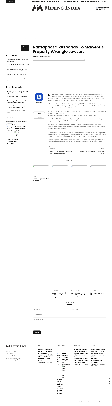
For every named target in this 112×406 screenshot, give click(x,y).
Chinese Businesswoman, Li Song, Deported (97, 360)
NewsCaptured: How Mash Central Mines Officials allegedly (98, 351)
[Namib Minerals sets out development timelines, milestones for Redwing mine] (58, 359)
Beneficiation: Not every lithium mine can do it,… (46, 2)
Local (41, 56)
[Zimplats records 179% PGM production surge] (17, 135)
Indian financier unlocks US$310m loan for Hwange (59, 295)
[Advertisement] (56, 23)
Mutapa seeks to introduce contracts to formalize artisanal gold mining (18, 65)
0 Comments (39, 117)
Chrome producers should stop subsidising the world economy (17, 101)
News (12, 39)
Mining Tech (89, 39)
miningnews (36, 56)
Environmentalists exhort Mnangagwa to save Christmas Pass (81, 351)
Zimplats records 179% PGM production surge (13, 141)
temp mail (9, 106)
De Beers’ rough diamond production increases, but (45, 351)
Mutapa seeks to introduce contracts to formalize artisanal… (82, 2)
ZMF (40, 39)
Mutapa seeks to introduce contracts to (20, 128)
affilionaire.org (10, 101)
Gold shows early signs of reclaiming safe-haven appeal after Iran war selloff (17, 70)
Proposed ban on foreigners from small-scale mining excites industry (17, 106)
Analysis (19, 39)
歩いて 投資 (10, 110)
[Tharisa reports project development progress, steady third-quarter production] (63, 372)
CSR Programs (48, 39)
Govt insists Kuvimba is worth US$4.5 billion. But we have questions (78, 295)
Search (24, 48)
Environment (72, 39)
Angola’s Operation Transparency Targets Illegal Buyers (61, 152)
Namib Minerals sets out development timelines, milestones (66, 359)
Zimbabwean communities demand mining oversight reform (81, 360)
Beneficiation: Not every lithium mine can (16, 122)
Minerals (26, 39)
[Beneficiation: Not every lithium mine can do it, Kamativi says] (13, 125)
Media (80, 39)
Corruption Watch (60, 39)
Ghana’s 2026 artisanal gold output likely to (44, 358)
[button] (7, 8)
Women (34, 39)
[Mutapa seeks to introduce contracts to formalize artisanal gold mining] (9, 129)
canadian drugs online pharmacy (14, 91)
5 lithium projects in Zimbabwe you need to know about (18, 92)
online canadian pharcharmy (13, 96)
